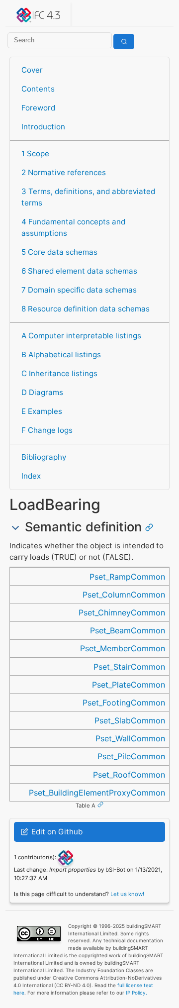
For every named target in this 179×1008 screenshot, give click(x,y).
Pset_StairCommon (129, 667)
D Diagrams (42, 392)
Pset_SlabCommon (129, 720)
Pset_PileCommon (131, 756)
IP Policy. (136, 993)
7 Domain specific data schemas (79, 290)
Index (31, 476)
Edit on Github (56, 831)
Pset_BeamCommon (127, 630)
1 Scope (35, 153)
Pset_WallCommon (130, 738)
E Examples (41, 411)
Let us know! (127, 894)
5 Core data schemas (59, 252)
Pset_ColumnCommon (124, 595)
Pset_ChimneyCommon (122, 612)
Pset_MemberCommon (122, 648)
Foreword (38, 107)
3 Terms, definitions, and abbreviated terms (88, 197)
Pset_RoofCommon (129, 775)
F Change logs (47, 430)
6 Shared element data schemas (79, 271)
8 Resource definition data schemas (85, 308)
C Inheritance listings (59, 373)
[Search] (123, 41)
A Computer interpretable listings (81, 335)
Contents (38, 89)
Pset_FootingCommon (124, 702)
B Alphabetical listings (61, 354)
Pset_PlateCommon (128, 685)
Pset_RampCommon (127, 577)
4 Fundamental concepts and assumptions (73, 227)
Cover (32, 70)
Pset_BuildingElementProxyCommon (97, 793)
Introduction (43, 126)
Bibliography (43, 457)
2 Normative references (63, 172)
